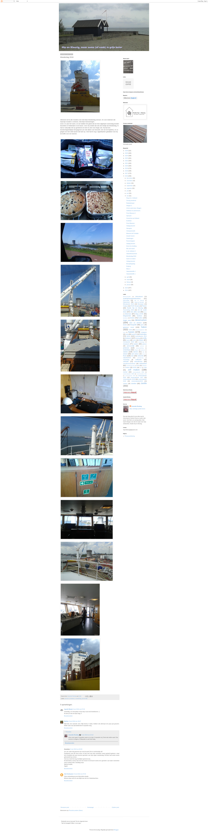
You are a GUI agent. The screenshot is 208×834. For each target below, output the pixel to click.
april (128, 277)
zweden (133, 383)
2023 (126, 158)
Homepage (90, 807)
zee (145, 367)
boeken (139, 316)
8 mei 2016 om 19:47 (75, 721)
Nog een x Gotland (131, 198)
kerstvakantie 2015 (141, 336)
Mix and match (130, 248)
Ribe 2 (128, 269)
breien (132, 318)
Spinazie (128, 215)
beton (145, 312)
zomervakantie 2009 (128, 374)
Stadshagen (129, 238)
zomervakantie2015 (137, 381)
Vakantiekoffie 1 (131, 274)
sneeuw (143, 350)
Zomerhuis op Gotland (132, 218)
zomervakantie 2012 (142, 374)
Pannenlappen (130, 241)
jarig (127, 334)
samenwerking (140, 348)
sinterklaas (127, 350)
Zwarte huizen (130, 236)
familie (125, 324)
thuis (124, 356)
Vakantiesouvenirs (131, 253)
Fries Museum (130, 223)
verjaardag (126, 359)
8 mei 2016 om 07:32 (79, 709)
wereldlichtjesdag (130, 365)
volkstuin (138, 359)
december (130, 178)
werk (137, 365)
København (126, 302)
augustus (129, 188)
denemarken (141, 320)
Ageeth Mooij (68, 709)
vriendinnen (138, 361)
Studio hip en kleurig (135, 308)
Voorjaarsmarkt (130, 231)
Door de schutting (131, 246)
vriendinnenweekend (129, 363)
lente (134, 340)
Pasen (144, 306)
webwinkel (143, 363)
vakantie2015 (127, 357)
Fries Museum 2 (131, 213)
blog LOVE (139, 314)
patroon (144, 344)
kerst (128, 336)
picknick (142, 346)
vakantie (140, 356)
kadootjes (143, 334)
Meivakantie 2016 (128, 304)
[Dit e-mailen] (86, 696)
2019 (126, 168)
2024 (126, 155)
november (130, 180)
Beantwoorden (68, 716)
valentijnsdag (140, 357)
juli (128, 190)
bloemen (128, 314)
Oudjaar (125, 306)
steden (125, 352)
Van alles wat (135, 312)
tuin (132, 356)
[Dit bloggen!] (87, 696)
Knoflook (128, 220)
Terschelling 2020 (128, 310)
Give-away (126, 300)
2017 (126, 173)
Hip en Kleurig (139, 300)
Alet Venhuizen (68, 774)
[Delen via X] (89, 696)
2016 (126, 176)
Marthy (66, 721)
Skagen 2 (129, 205)
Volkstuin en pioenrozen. (133, 210)
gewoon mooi (128, 327)
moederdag (78, 698)
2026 (126, 150)
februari (129, 282)
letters (141, 340)
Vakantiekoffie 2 (131, 271)
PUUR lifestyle (135, 306)
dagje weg (127, 320)
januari (129, 284)
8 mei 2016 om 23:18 (87, 735)
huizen (131, 332)
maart (128, 279)
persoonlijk (84, 698)
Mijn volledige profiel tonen (137, 408)
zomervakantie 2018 (129, 379)
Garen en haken (131, 258)
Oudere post (115, 807)
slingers (136, 350)
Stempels (129, 228)
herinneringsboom (140, 329)
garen (142, 324)
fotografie (133, 325)
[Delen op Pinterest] (92, 696)
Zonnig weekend (131, 200)
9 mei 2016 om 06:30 (76, 749)
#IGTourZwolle (127, 296)
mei (128, 196)
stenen (135, 352)
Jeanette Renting (73, 735)
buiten (140, 318)
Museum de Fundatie (132, 233)
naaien (135, 344)
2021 (126, 163)
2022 (126, 160)
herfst (130, 329)
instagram (144, 332)
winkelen (144, 365)
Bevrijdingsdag (130, 263)
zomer (125, 372)
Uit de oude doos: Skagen (133, 208)
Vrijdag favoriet (130, 225)
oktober (129, 183)
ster (143, 352)
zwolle (144, 383)
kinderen (72, 698)
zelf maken (134, 370)
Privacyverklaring (130, 436)
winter (134, 367)
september (130, 185)
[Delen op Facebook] (90, 696)
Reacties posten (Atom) (76, 810)
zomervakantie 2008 (138, 372)
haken (144, 327)
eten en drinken (135, 323)
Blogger (116, 830)
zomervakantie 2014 (130, 375)
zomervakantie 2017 (137, 377)
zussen (125, 383)
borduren (125, 318)
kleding (138, 338)
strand (125, 354)
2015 (126, 288)
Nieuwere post (65, 807)
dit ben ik (67, 698)
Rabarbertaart (130, 203)
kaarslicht (134, 334)
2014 (126, 290)
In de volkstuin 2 (131, 251)
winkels (127, 367)
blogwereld (127, 316)
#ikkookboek (139, 296)
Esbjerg (128, 266)
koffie (145, 338)
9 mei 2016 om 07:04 (80, 774)
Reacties (68, 732)
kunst (128, 340)
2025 (126, 153)
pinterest (126, 348)
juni (128, 193)
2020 (126, 166)
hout (124, 332)
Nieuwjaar (141, 304)
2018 (126, 171)
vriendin (126, 361)
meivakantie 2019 (128, 342)
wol (140, 367)
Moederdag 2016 (131, 256)
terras (143, 354)
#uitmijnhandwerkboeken (132, 298)
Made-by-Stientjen (139, 302)
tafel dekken (135, 354)
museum (126, 344)
